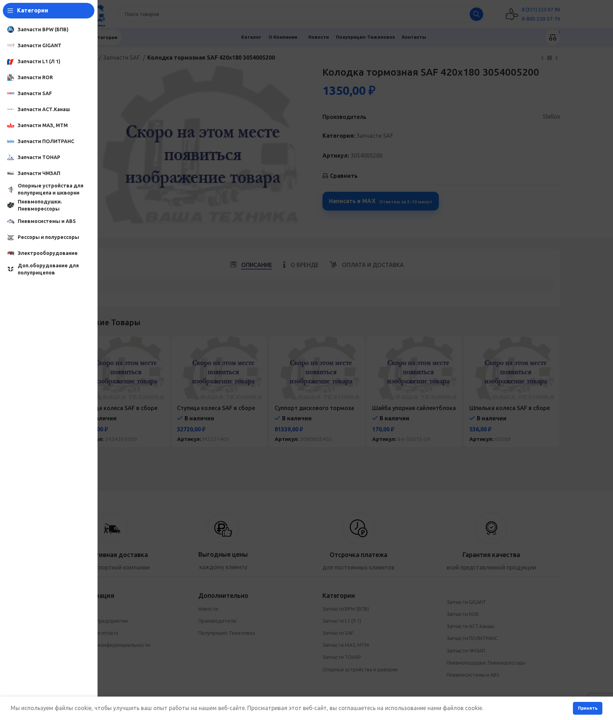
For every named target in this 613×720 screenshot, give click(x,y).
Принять (587, 708)
